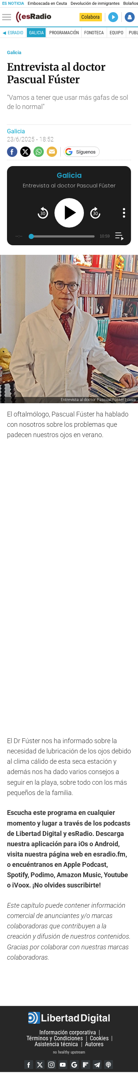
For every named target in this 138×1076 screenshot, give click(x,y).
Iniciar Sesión (130, 17)
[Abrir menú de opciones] (124, 213)
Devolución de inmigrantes (95, 3)
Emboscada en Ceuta (47, 3)
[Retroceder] (43, 212)
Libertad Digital (69, 1018)
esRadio (15, 32)
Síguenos (86, 152)
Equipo (116, 32)
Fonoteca (94, 32)
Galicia (36, 32)
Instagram (51, 1064)
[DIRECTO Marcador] (113, 17)
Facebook (28, 1064)
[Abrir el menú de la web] (8, 17)
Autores (94, 1044)
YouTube (63, 1064)
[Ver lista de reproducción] (119, 236)
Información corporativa (67, 1032)
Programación (64, 32)
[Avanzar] (95, 212)
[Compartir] (12, 152)
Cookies (99, 1038)
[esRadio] (33, 16)
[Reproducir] (69, 213)
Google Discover (74, 1064)
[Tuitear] (25, 152)
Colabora (90, 17)
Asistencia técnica (56, 1044)
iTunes (108, 1064)
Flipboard (85, 1064)
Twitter (40, 1064)
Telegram (97, 1064)
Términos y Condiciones (54, 1038)
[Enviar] (38, 152)
